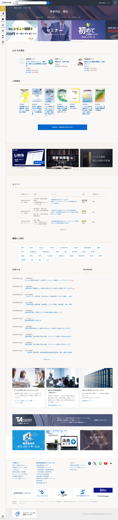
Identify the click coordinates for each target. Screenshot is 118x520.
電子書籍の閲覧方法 (17, 476)
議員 (39, 260)
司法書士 (52, 247)
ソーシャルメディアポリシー (38, 501)
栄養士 (31, 256)
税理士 (31, 247)
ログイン (109, 2)
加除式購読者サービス (42, 465)
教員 (32, 260)
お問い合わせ (73, 469)
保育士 (40, 256)
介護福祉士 (61, 256)
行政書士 (75, 247)
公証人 (48, 260)
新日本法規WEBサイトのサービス (45, 463)
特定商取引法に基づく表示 (69, 501)
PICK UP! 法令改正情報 (42, 474)
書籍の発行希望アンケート (77, 465)
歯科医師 (74, 251)
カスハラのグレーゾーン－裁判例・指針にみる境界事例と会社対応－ (36, 64)
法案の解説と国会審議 (42, 476)
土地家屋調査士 (87, 247)
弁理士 (22, 251)
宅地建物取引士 (46, 251)
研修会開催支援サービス (54, 405)
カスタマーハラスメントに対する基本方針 (88, 501)
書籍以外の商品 (39, 17)
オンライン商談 (18, 403)
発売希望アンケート (87, 400)
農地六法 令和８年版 (62, 61)
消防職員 (23, 260)
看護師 (93, 251)
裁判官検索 (39, 480)
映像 (79, 17)
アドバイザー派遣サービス (77, 467)
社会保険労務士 (64, 247)
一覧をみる (62, 229)
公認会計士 (41, 247)
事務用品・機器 (50, 17)
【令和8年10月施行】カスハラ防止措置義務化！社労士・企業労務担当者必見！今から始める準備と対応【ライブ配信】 (65, 212)
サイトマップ (22, 503)
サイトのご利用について (19, 478)
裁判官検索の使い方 (41, 483)
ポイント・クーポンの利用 (19, 474)
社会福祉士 (50, 256)
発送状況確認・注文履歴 (19, 472)
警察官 (100, 256)
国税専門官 (82, 256)
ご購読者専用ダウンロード (43, 467)
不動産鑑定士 (33, 251)
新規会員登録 (102, 2)
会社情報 (14, 503)
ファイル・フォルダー (61, 17)
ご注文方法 (15, 469)
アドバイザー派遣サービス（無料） (23, 400)
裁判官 (71, 256)
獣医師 (22, 256)
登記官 (91, 256)
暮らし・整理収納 (72, 17)
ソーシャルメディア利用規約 (54, 501)
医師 (66, 251)
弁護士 (22, 247)
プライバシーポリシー (24, 501)
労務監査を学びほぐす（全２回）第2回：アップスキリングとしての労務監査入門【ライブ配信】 (64, 201)
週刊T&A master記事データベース (45, 478)
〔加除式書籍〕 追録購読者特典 (45, 469)
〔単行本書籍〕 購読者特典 (43, 472)
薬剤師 (84, 251)
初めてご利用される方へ (19, 465)
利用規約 (14, 501)
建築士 (57, 251)
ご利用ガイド (16, 463)
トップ (10, 7)
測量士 (99, 247)
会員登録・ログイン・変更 (19, 467)
